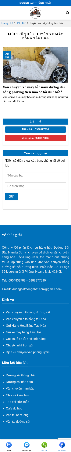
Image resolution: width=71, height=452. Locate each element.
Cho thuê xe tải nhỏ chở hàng (26, 338)
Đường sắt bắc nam (19, 382)
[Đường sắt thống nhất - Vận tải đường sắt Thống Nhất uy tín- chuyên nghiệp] (35, 13)
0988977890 (37, 280)
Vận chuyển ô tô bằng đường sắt (28, 312)
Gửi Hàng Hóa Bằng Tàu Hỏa (26, 325)
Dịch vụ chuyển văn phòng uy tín (28, 352)
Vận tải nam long (17, 415)
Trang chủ (7, 23)
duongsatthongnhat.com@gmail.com (37, 289)
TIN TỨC (20, 23)
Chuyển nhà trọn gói (19, 345)
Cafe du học (14, 408)
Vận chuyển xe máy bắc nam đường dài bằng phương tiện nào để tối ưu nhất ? (34, 89)
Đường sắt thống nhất (20, 375)
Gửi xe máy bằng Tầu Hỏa (23, 332)
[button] (4, 13)
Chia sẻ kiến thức (18, 395)
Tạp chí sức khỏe (17, 401)
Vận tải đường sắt (18, 421)
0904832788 (17, 280)
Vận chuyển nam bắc (20, 388)
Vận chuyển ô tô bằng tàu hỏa (26, 319)
